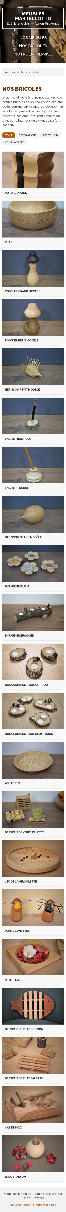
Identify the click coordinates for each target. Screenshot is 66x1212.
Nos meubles (33, 37)
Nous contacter (20, 1204)
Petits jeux (50, 135)
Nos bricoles (33, 46)
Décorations (27, 135)
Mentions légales (44, 1204)
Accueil (10, 72)
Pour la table (14, 142)
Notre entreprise (33, 54)
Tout (8, 135)
